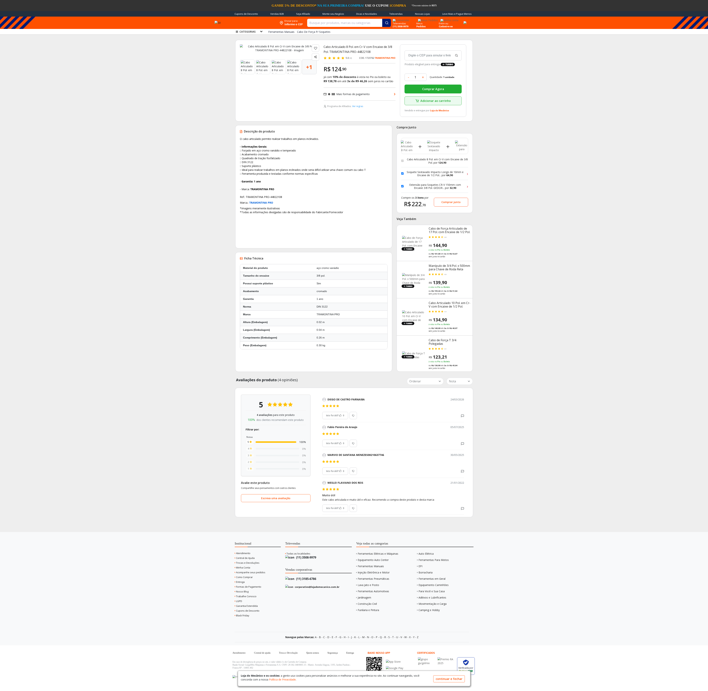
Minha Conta (242, 567)
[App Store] (394, 662)
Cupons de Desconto (246, 13)
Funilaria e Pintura (368, 610)
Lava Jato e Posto (368, 585)
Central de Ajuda (245, 558)
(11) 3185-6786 (305, 579)
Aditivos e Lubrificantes (432, 597)
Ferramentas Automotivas (373, 591)
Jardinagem (364, 597)
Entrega (240, 582)
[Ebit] (427, 659)
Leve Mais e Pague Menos (457, 13)
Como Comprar (244, 577)
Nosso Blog (242, 591)
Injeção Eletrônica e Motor (374, 572)
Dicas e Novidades (366, 13)
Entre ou (443, 23)
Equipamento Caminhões (434, 585)
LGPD (238, 601)
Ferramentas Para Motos (434, 560)
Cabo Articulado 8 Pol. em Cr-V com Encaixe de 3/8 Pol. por (437, 161)
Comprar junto (451, 202)
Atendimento (242, 553)
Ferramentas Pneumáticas (373, 578)
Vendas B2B (277, 13)
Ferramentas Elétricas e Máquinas (378, 553)
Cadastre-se (446, 26)
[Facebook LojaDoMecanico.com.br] (235, 676)
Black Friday (242, 615)
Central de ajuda (262, 652)
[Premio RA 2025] (446, 659)
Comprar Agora (433, 89)
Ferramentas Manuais (371, 566)
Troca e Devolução (288, 652)
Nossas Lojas (422, 13)
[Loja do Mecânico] (254, 22)
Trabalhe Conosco (245, 596)
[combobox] (349, 23)
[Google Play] (394, 668)
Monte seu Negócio (333, 13)
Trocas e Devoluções (247, 562)
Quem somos (312, 652)
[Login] (449, 19)
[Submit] (386, 23)
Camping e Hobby (429, 610)
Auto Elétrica (426, 553)
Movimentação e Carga (433, 604)
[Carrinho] (464, 20)
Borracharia (426, 572)
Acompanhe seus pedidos (250, 572)
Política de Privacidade (282, 679)
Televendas (396, 13)
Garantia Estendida (246, 606)
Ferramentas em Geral (432, 578)
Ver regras (357, 106)
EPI (420, 566)
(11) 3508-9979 (305, 557)
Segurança (332, 652)
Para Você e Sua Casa (432, 591)
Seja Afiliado (303, 13)
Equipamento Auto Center (373, 560)
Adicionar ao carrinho (435, 101)
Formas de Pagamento (248, 586)
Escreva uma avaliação (275, 498)
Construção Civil (367, 604)
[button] (462, 416)
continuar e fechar (449, 679)
